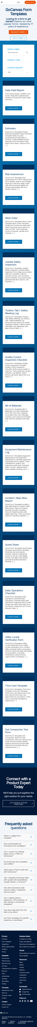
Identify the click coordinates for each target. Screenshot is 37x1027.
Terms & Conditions (11, 1021)
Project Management (25, 941)
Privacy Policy (4, 1021)
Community (22, 977)
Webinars (22, 970)
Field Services (6, 961)
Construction (5, 958)
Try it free (18, 38)
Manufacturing (6, 963)
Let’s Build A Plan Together (18, 803)
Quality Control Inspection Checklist (16, 358)
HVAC (3, 973)
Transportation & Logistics (9, 968)
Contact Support (6, 1004)
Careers (4, 998)
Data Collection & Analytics (27, 946)
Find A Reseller (23, 955)
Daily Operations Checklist (14, 592)
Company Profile (6, 995)
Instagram (25, 1001)
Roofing (4, 983)
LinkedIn (20, 1001)
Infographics (23, 975)
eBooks (21, 965)
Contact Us (5, 1007)
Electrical (4, 971)
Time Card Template (16, 685)
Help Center (22, 980)
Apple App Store (27, 989)
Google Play (25, 992)
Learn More (13, 108)
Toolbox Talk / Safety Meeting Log (16, 312)
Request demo (18, 32)
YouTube (31, 1001)
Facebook (22, 1001)
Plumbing (4, 978)
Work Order (11, 218)
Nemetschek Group (7, 990)
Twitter (28, 1001)
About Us (4, 993)
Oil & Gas (4, 966)
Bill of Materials (13, 405)
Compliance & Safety (25, 939)
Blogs (21, 962)
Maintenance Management (27, 944)
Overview (4, 939)
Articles (21, 967)
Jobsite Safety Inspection (13, 263)
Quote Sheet (12, 544)
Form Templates (18, 83)
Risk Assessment (14, 174)
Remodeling (5, 981)
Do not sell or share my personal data (25, 1021)
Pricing (4, 951)
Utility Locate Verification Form (14, 638)
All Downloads (26, 994)
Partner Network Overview (27, 953)
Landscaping (5, 976)
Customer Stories (24, 972)
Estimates (10, 128)
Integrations (5, 944)
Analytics (4, 949)
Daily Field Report (14, 90)
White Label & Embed (8, 946)
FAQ (20, 982)
